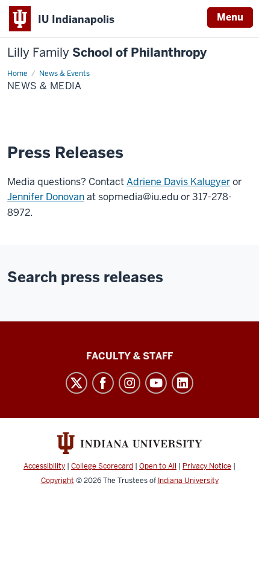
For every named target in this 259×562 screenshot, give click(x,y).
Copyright (57, 480)
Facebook (103, 383)
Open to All (157, 466)
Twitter (76, 383)
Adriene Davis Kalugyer (178, 181)
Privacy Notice (207, 466)
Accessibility (44, 466)
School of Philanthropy (107, 53)
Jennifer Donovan (45, 197)
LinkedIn (182, 383)
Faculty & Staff (129, 356)
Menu (230, 17)
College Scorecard (102, 466)
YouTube (156, 383)
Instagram (129, 383)
